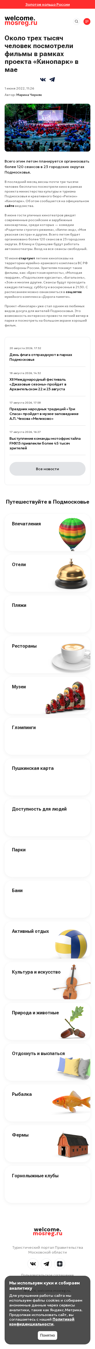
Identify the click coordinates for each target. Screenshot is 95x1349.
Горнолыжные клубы (35, 1175)
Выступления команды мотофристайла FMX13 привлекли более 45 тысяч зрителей (44, 443)
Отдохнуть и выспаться (38, 1053)
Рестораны (24, 646)
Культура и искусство (36, 972)
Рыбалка (22, 1094)
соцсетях (74, 292)
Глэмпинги (24, 727)
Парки (19, 849)
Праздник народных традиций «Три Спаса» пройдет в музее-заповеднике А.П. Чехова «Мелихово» (44, 414)
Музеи (19, 686)
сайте (9, 206)
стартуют (26, 258)
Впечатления (26, 524)
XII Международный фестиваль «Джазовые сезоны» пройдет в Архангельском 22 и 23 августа (37, 384)
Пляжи (19, 605)
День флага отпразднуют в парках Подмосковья (40, 357)
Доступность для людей (39, 809)
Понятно (47, 1335)
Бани (17, 890)
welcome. (47, 1231)
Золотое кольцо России (47, 4)
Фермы (20, 1135)
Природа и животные (35, 1012)
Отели (19, 564)
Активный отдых (30, 931)
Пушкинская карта (33, 768)
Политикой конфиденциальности (41, 1321)
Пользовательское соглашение (47, 1275)
